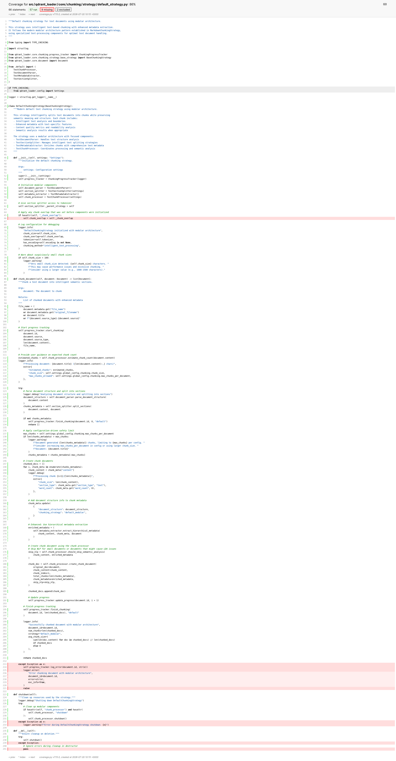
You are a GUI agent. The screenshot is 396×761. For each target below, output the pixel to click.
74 (5, 242)
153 (4, 482)
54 (5, 182)
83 (5, 270)
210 (4, 655)
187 (4, 585)
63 (5, 209)
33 (5, 118)
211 (4, 658)
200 (4, 624)
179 (4, 561)
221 (4, 688)
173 (4, 543)
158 (4, 497)
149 (4, 470)
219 (4, 682)
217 (4, 676)
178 (4, 558)
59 (5, 197)
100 (4, 321)
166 (4, 521)
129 (4, 409)
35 (5, 124)
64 (5, 212)
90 (5, 291)
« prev (12, 14)
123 (4, 391)
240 (4, 746)
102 (4, 327)
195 (4, 609)
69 (5, 227)
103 (4, 330)
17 (5, 69)
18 (5, 73)
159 (4, 500)
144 (4, 455)
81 (5, 263)
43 (5, 148)
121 (4, 385)
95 (5, 306)
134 (4, 424)
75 (5, 245)
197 (4, 615)
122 (4, 388)
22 (5, 85)
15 (5, 63)
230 (4, 715)
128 (4, 406)
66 (5, 218)
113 (4, 361)
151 (4, 476)
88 (5, 285)
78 (5, 255)
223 (4, 694)
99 (5, 318)
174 (4, 546)
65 (5, 215)
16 (5, 66)
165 (4, 518)
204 (4, 636)
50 (5, 170)
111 (4, 354)
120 (4, 382)
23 (5, 88)
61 (5, 203)
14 (5, 60)
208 (4, 649)
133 (4, 421)
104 (4, 333)
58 (5, 194)
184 (4, 576)
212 (4, 661)
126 (4, 400)
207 (4, 646)
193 (4, 603)
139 (4, 439)
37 (5, 130)
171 (4, 537)
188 (4, 588)
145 (4, 458)
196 (4, 612)
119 (4, 379)
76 (5, 248)
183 (4, 573)
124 (4, 394)
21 (5, 82)
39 (5, 136)
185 (4, 579)
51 (5, 172)
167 (4, 524)
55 (5, 185)
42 (5, 145)
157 (4, 494)
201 (4, 628)
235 (4, 731)
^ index (22, 14)
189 (4, 591)
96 (5, 309)
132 (4, 418)
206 (4, 643)
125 (4, 397)
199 (4, 621)
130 (4, 412)
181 (4, 567)
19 (5, 75)
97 (5, 312)
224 (4, 697)
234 (4, 727)
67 (5, 221)
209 (4, 652)
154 (4, 485)
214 (4, 667)
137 (4, 433)
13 (5, 57)
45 (5, 154)
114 (4, 364)
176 (4, 552)
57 (33, 9)
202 (4, 630)
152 (4, 479)
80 (5, 261)
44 (5, 151)
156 (4, 491)
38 (5, 133)
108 (4, 345)
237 (4, 737)
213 (4, 664)
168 (4, 527)
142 (4, 449)
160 (4, 503)
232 (4, 721)
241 (4, 749)
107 (4, 342)
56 (5, 188)
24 (5, 91)
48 (5, 164)
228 (4, 709)
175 (4, 549)
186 (4, 582)
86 (5, 279)
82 (5, 267)
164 (4, 515)
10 (5, 48)
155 (4, 488)
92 (5, 297)
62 (5, 206)
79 (5, 257)
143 (4, 452)
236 (4, 734)
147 (4, 464)
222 (4, 691)
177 (4, 555)
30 (5, 109)
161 (4, 506)
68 (5, 224)
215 (4, 670)
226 (4, 703)
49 (5, 166)
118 (4, 376)
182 (4, 570)
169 (4, 530)
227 (4, 706)
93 (5, 300)
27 (5, 100)
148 (4, 467)
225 (4, 700)
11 (5, 51)
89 (5, 288)
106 (4, 339)
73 (5, 239)
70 (5, 230)
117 (4, 373)
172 (4, 539)
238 (4, 740)
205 (4, 640)
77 (5, 251)
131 (4, 415)
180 (4, 564)
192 (4, 600)
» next (32, 14)
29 (5, 106)
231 (4, 718)
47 (5, 160)
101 (4, 324)
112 (4, 358)
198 (4, 618)
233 (4, 725)
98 (5, 315)
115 (4, 367)
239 (4, 743)
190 (4, 594)
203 (4, 634)
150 (4, 473)
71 (5, 233)
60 (5, 200)
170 (4, 533)
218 (4, 679)
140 (4, 442)
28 (5, 103)
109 (4, 348)
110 (4, 352)
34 (5, 121)
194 (4, 606)
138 (4, 436)
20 (5, 79)
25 (5, 94)
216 (4, 673)
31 (5, 112)
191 (4, 597)
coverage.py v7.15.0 (49, 14)
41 (5, 142)
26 (5, 97)
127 (4, 403)
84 (5, 273)
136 (4, 430)
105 (4, 336)
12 (5, 54)
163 (4, 512)
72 (5, 236)
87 (5, 282)
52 (5, 176)
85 (5, 276)
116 (4, 370)
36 (5, 127)
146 (4, 461)
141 (4, 445)
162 (4, 509)
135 (4, 427)
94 (5, 303)
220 (4, 685)
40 (5, 139)
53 (5, 179)
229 (4, 712)
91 (5, 294)
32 (5, 115)
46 (5, 157)
